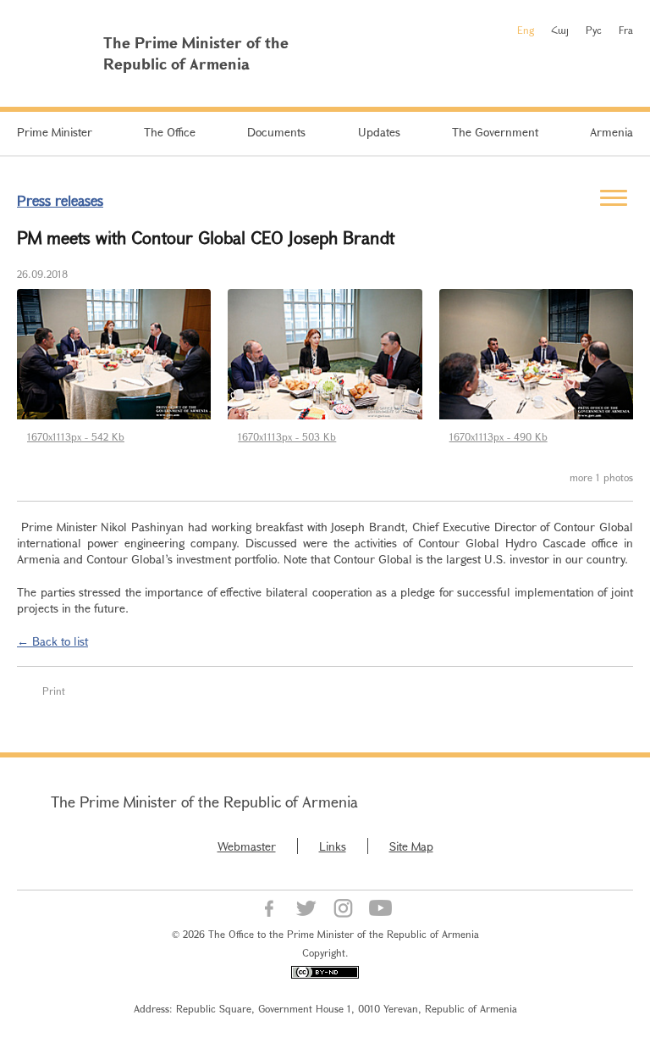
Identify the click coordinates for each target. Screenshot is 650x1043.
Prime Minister (54, 132)
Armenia (611, 132)
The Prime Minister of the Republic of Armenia (204, 801)
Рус (594, 29)
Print (53, 690)
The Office (170, 132)
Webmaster (247, 846)
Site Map (411, 846)
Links (332, 846)
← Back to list (52, 641)
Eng (525, 29)
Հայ (560, 29)
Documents (276, 132)
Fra (626, 29)
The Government (495, 132)
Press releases (60, 200)
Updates (379, 132)
